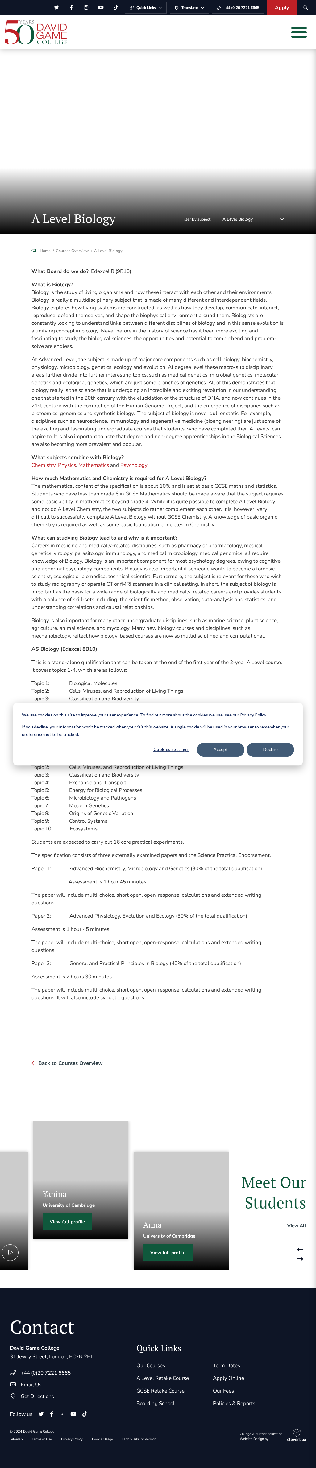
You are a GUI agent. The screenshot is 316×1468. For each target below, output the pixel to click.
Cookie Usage (102, 1439)
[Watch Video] (10, 1252)
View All (296, 1226)
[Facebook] (71, 8)
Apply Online (228, 1378)
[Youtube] (101, 8)
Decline (270, 749)
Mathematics (93, 465)
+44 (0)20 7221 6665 (46, 1372)
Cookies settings (171, 749)
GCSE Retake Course (160, 1390)
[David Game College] (36, 32)
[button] (300, 1246)
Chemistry (43, 465)
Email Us (31, 1384)
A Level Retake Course (162, 1378)
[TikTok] (116, 8)
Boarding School (155, 1403)
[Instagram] (86, 8)
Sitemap (16, 1439)
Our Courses (150, 1365)
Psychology (133, 465)
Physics (67, 465)
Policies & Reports (234, 1403)
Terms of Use (42, 1439)
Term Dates (226, 1365)
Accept (221, 749)
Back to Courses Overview (70, 1063)
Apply (282, 7)
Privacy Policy (72, 1439)
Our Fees (223, 1390)
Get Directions (37, 1396)
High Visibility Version (139, 1439)
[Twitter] (56, 8)
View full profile (67, 1222)
